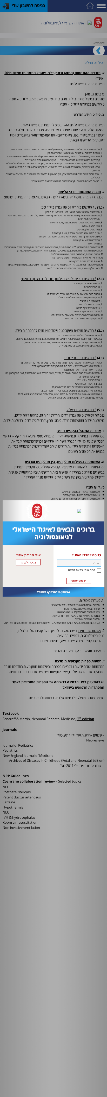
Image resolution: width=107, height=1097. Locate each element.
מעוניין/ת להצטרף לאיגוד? (53, 592)
